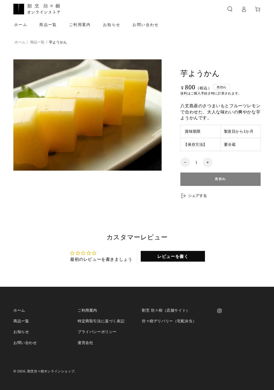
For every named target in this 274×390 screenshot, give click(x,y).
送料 (183, 93)
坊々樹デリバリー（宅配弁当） (169, 320)
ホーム (19, 42)
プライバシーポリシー (97, 331)
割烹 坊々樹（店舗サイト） (166, 310)
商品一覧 (37, 42)
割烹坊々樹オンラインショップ (50, 371)
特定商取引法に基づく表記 (101, 320)
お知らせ (21, 331)
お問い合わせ (25, 342)
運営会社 (85, 342)
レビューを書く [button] (172, 256)
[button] (230, 9)
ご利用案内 (87, 310)
